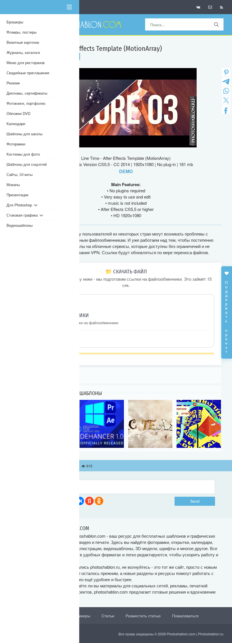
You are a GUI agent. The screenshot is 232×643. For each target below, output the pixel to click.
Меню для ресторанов (26, 62)
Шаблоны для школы (24, 133)
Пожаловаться (185, 615)
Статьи (108, 615)
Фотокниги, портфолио (26, 103)
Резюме (13, 83)
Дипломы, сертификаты (27, 93)
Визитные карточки (23, 42)
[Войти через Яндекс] (89, 501)
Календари (16, 123)
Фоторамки (16, 144)
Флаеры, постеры (21, 32)
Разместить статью (143, 615)
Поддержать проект (226, 314)
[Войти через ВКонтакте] (80, 501)
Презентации (17, 194)
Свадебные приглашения (28, 72)
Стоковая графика (23, 215)
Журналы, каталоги (23, 52)
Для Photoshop (20, 205)
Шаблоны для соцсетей (27, 164)
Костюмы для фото (23, 154)
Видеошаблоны (20, 225)
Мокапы (13, 184)
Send (194, 501)
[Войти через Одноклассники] (99, 501)
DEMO (126, 171)
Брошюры (15, 22)
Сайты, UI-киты (20, 174)
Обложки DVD (19, 113)
